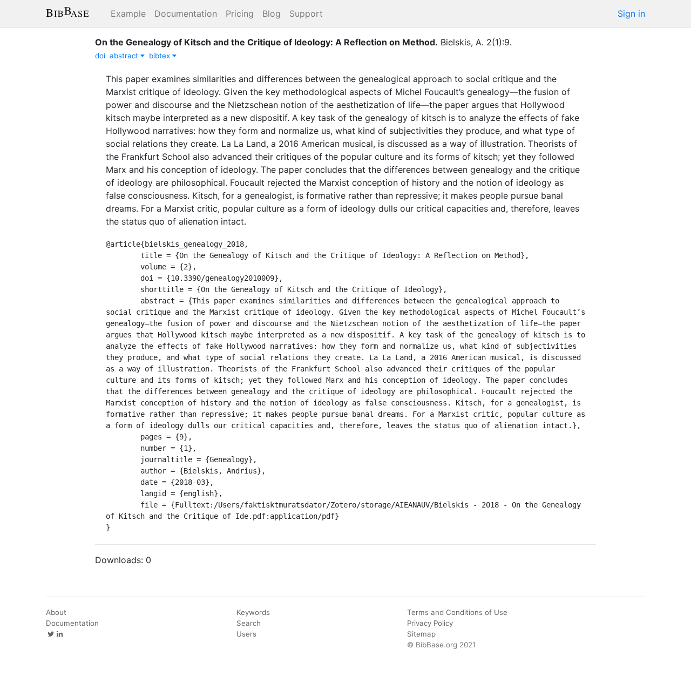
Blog (271, 13)
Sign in (631, 13)
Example (128, 13)
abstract (125, 55)
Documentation (185, 13)
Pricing (240, 13)
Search (248, 623)
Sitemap (421, 634)
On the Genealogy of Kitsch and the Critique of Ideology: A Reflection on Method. (266, 42)
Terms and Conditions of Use (457, 612)
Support (306, 13)
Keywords (253, 612)
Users (246, 634)
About (56, 612)
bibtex (160, 55)
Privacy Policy (430, 623)
